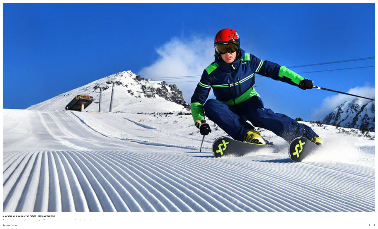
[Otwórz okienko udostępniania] (374, 224)
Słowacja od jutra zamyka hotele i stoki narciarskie (29, 216)
